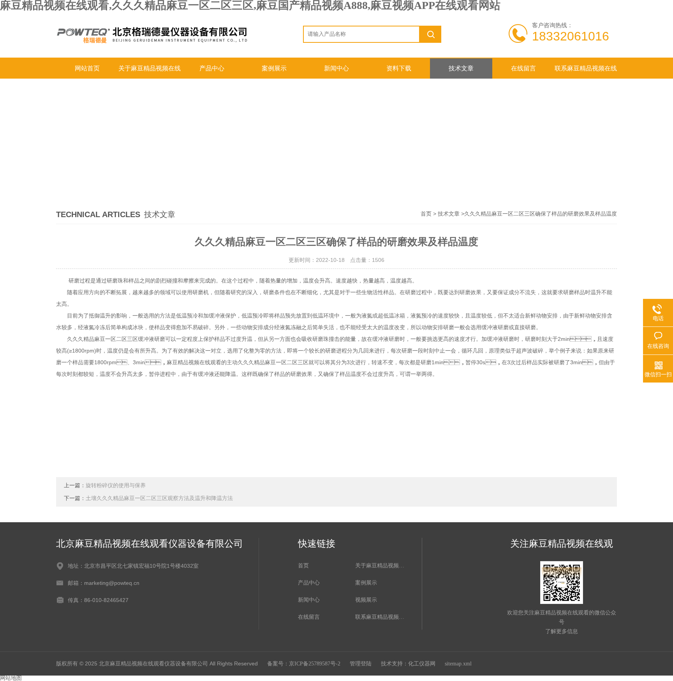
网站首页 (87, 68)
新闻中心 (336, 68)
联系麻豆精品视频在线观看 (586, 72)
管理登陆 (361, 664)
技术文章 (461, 68)
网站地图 (11, 678)
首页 (426, 214)
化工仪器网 (421, 664)
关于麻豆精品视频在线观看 (149, 72)
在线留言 (523, 68)
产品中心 (211, 68)
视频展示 (366, 600)
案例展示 (274, 68)
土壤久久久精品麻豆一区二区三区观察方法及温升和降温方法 (159, 498)
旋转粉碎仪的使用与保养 (116, 485)
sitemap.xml (458, 664)
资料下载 (398, 68)
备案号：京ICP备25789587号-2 (303, 664)
